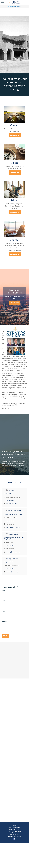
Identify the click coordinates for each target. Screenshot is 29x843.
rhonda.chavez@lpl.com (14, 836)
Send (5, 636)
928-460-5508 (10, 500)
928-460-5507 (10, 569)
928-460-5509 (10, 521)
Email (3, 601)
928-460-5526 (10, 546)
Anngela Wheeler (9, 562)
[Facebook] (14, 839)
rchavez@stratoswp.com (13, 527)
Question (4, 621)
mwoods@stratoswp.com (13, 504)
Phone (3, 611)
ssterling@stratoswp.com (13, 552)
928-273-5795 (16, 829)
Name (3, 590)
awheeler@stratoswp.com (13, 572)
